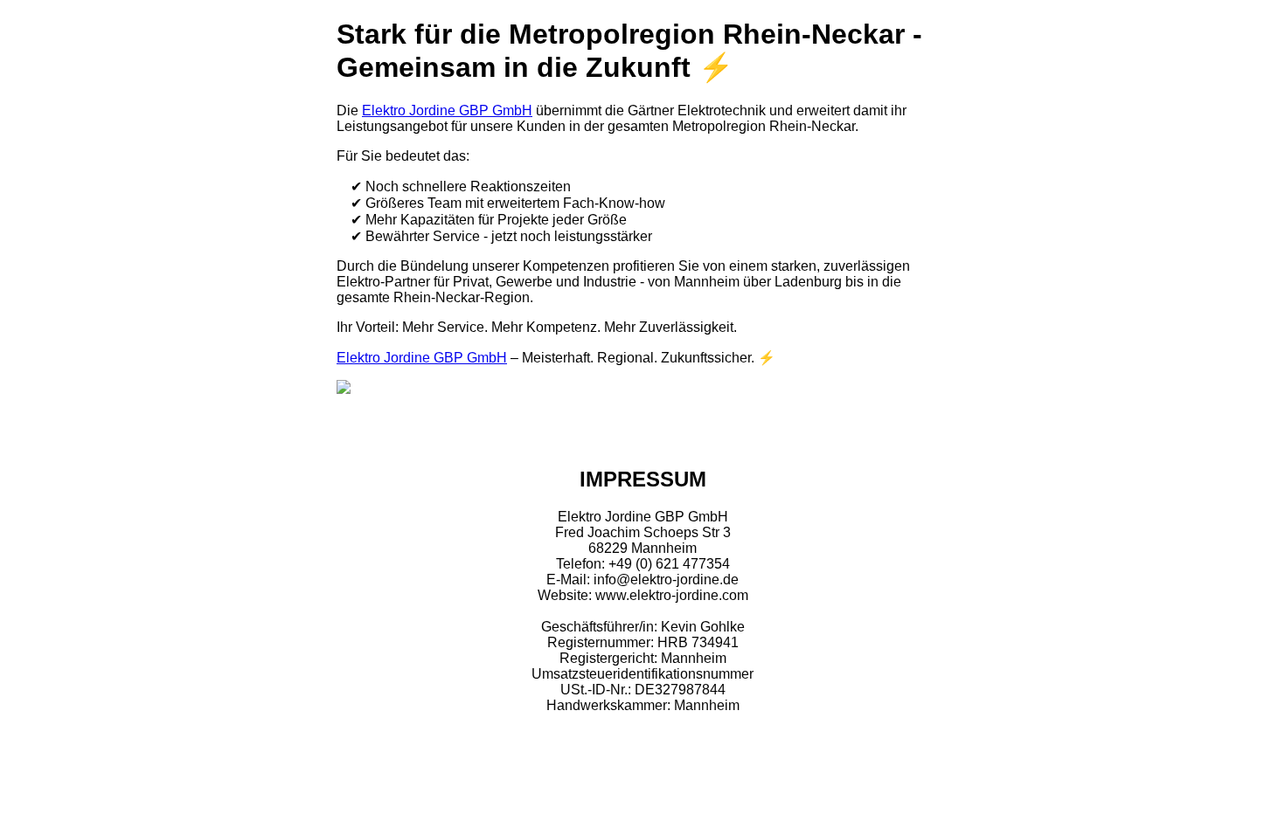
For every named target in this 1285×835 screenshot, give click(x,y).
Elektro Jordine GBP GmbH (447, 110)
